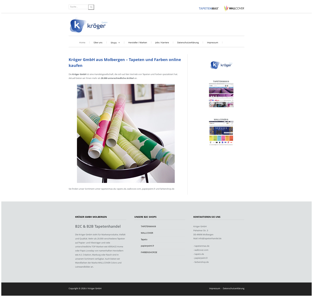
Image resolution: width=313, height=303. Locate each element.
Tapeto (144, 239)
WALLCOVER (147, 232)
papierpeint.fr (147, 245)
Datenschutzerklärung (188, 42)
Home (82, 42)
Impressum (212, 42)
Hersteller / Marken (137, 42)
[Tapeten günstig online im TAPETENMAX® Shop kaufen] (209, 8)
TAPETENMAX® (148, 226)
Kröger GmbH (88, 24)
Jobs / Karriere (162, 42)
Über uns (98, 42)
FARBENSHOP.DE (149, 252)
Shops (114, 42)
